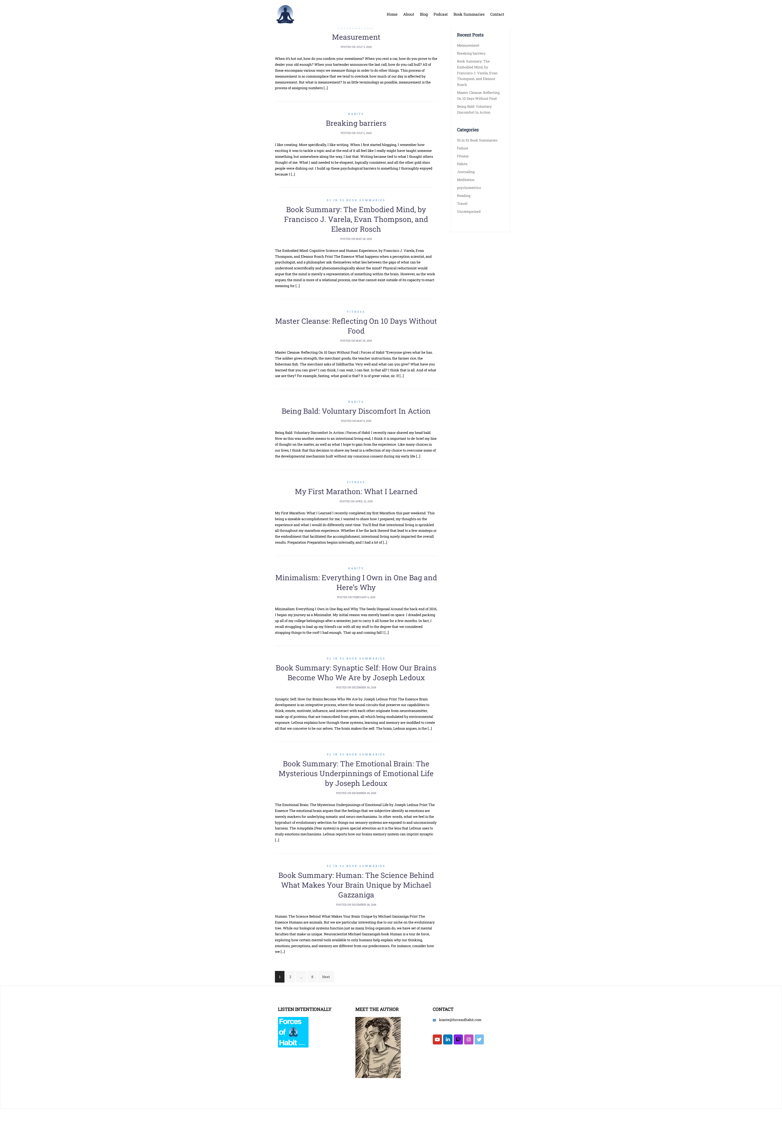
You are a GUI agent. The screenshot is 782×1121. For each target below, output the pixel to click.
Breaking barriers (356, 123)
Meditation (465, 179)
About (408, 14)
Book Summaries (469, 14)
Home (392, 14)
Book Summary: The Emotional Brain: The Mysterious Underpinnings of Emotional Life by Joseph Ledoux (356, 773)
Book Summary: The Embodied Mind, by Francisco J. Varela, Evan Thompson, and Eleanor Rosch (356, 219)
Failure (462, 148)
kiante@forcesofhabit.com (460, 1019)
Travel (462, 203)
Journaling (466, 171)
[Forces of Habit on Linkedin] (447, 1039)
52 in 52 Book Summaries (356, 200)
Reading (463, 195)
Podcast (441, 14)
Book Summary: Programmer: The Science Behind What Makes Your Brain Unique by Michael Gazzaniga (356, 884)
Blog (424, 14)
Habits (356, 114)
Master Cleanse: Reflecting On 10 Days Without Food (356, 326)
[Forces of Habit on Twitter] (479, 1039)
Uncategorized (469, 211)
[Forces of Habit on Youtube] (437, 1039)
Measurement (356, 37)
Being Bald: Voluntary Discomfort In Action (356, 411)
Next (326, 976)
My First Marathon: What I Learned (356, 491)
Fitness (356, 312)
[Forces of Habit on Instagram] (468, 1039)
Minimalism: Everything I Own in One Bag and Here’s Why (356, 582)
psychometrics (469, 187)
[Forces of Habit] (285, 13)
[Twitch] (458, 1039)
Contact (497, 14)
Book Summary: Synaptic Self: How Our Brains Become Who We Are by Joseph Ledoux (356, 672)
